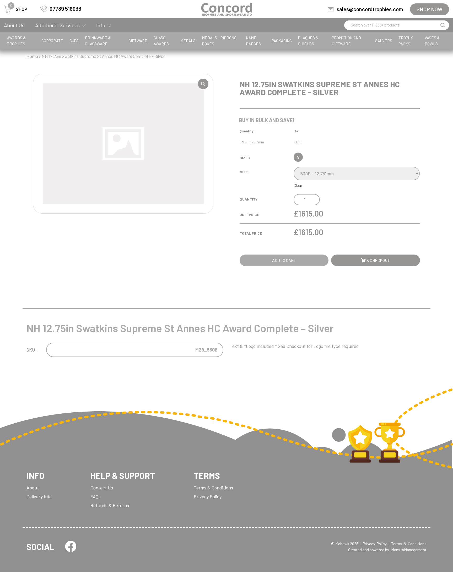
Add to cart (284, 260)
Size (244, 172)
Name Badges (253, 40)
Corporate (52, 40)
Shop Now (430, 9)
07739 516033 (65, 9)
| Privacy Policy (373, 543)
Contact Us (101, 487)
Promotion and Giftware (346, 40)
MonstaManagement (409, 549)
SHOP (18, 9)
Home (32, 56)
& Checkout (378, 260)
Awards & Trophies (16, 40)
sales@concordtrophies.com (370, 9)
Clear (298, 185)
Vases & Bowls (432, 40)
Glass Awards (161, 40)
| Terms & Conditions (408, 543)
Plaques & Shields (308, 40)
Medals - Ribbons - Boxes (220, 40)
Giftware (137, 40)
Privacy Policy (208, 496)
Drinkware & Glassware (98, 40)
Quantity (248, 199)
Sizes (245, 157)
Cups (74, 40)
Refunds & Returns (109, 505)
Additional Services (57, 25)
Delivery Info (39, 496)
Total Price (251, 233)
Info (100, 25)
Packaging (282, 40)
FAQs (95, 496)
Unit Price (249, 214)
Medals (188, 40)
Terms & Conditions (213, 487)
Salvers (383, 40)
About (32, 487)
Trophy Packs (405, 40)
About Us (14, 25)
